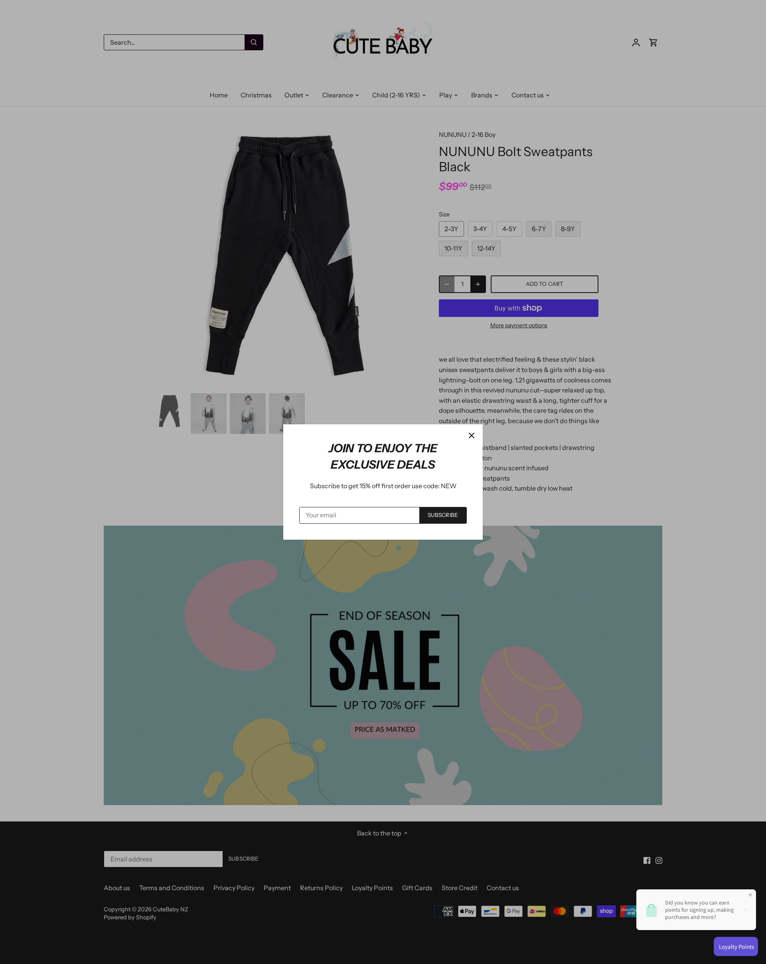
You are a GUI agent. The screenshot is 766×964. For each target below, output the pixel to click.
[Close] (471, 435)
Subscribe (443, 515)
